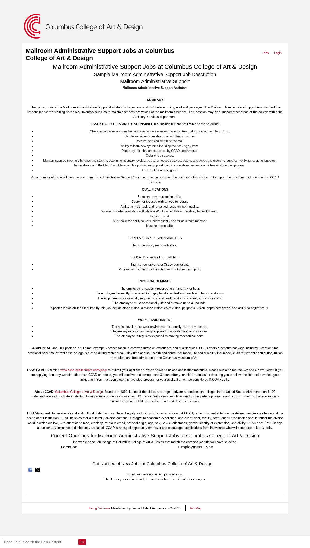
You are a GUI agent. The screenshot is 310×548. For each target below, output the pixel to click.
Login (278, 53)
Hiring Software (99, 508)
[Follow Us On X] (37, 469)
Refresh (215, 508)
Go (82, 542)
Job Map (195, 508)
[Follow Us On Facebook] (30, 469)
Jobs (265, 53)
